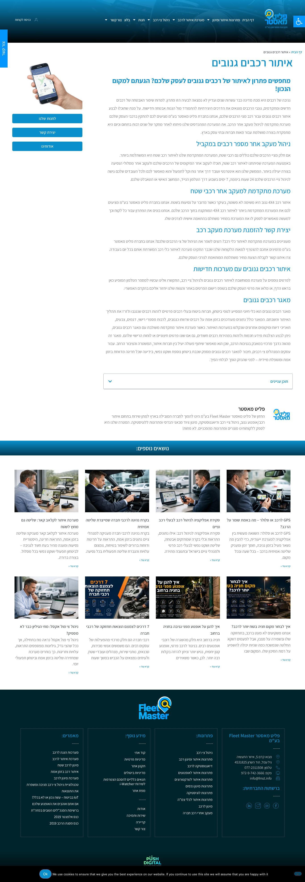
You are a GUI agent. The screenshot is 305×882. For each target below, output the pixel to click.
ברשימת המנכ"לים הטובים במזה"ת (55, 810)
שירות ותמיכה (136, 815)
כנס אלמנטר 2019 (66, 816)
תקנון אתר (138, 766)
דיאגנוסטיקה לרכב (200, 766)
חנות (141, 19)
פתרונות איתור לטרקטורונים (194, 779)
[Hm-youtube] (267, 806)
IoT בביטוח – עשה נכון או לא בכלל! (55, 797)
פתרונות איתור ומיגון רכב (196, 759)
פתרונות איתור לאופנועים (195, 772)
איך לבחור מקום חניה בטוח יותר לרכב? (261, 626)
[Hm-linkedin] (249, 806)
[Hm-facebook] (276, 806)
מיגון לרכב (205, 806)
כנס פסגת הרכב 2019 (64, 823)
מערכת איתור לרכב (191, 19)
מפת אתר (138, 790)
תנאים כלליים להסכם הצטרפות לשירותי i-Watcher (124, 781)
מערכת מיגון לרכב (66, 778)
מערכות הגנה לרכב (65, 752)
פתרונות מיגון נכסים (199, 786)
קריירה (140, 822)
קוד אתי (140, 752)
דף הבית (248, 19)
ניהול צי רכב (161, 19)
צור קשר (116, 19)
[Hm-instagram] (258, 806)
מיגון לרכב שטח (68, 765)
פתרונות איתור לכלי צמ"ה (195, 799)
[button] (299, 21)
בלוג (127, 19)
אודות (141, 808)
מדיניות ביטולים (134, 772)
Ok (45, 874)
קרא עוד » (285, 566)
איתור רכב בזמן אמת (65, 771)
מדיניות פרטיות (134, 759)
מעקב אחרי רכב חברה (198, 813)
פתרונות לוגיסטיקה (200, 793)
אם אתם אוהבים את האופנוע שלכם (55, 803)
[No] (298, 874)
